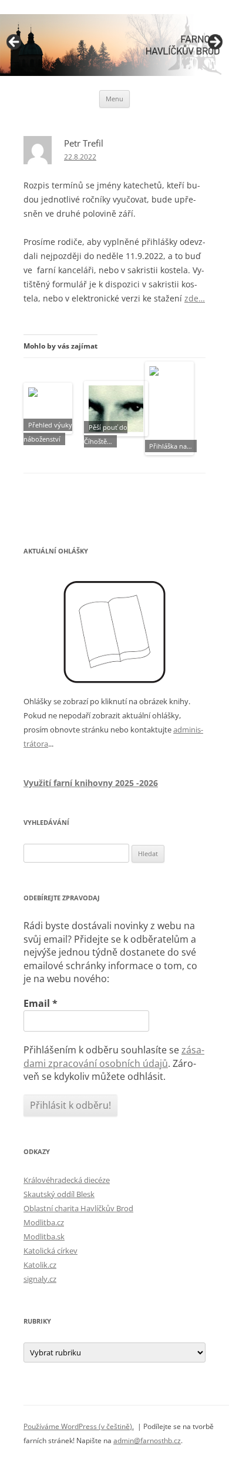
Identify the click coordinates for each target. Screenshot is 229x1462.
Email (40, 1003)
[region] (114, 45)
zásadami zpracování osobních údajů (113, 1056)
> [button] (214, 42)
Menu (114, 98)
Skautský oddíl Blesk (59, 1194)
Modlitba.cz (43, 1222)
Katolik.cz (39, 1264)
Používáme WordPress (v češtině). (78, 1426)
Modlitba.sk (44, 1236)
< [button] (14, 42)
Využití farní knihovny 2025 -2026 (90, 782)
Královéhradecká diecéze (66, 1180)
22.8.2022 (80, 157)
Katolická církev (50, 1250)
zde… (194, 298)
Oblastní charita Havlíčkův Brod (78, 1208)
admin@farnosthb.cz (147, 1441)
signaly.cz (39, 1279)
